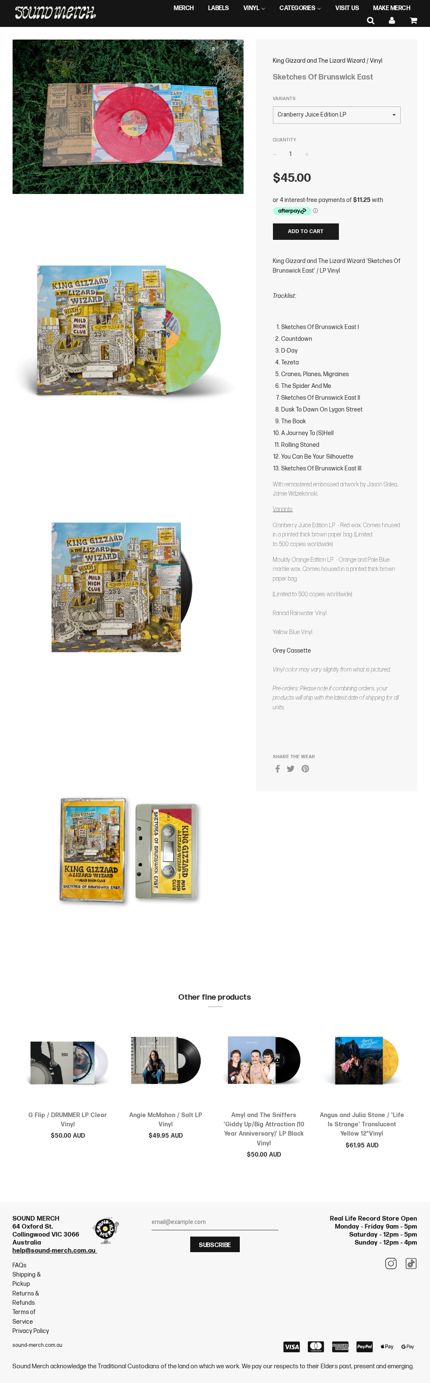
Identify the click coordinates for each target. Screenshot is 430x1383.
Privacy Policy (31, 1331)
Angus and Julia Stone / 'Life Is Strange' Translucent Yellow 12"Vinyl (362, 1125)
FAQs (19, 1265)
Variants (284, 98)
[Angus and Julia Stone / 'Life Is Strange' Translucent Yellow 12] (362, 1062)
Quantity (284, 140)
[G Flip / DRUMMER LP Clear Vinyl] (68, 1062)
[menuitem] (184, 8)
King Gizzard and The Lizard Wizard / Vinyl (328, 60)
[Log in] (392, 20)
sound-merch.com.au (38, 1345)
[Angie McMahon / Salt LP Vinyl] (166, 1062)
